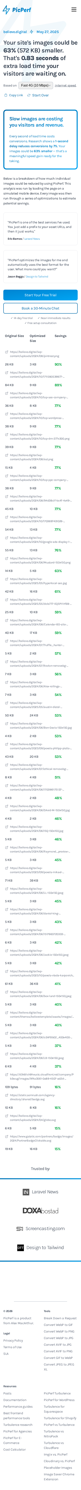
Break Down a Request (60, 1318)
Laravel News (32, 239)
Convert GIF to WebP (58, 1358)
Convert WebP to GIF (58, 1325)
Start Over (40, 95)
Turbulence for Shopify (60, 1418)
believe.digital (15, 32)
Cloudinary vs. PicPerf (59, 1461)
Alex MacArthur (22, 1323)
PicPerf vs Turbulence (59, 1425)
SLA (6, 1354)
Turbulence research (18, 1425)
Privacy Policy (13, 1340)
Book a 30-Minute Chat (40, 308)
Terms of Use (12, 1347)
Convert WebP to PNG (59, 1331)
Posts (7, 1393)
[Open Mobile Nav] (74, 10)
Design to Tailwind (37, 276)
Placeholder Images (58, 1468)
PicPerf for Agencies (17, 1431)
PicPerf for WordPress (59, 1400)
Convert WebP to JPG (58, 1338)
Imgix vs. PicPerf (55, 1454)
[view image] (6, 352)
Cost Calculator (14, 1449)
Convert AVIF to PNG (58, 1351)
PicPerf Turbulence (57, 1393)
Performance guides (17, 1406)
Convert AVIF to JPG (57, 1345)
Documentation (15, 1400)
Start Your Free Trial (40, 295)
